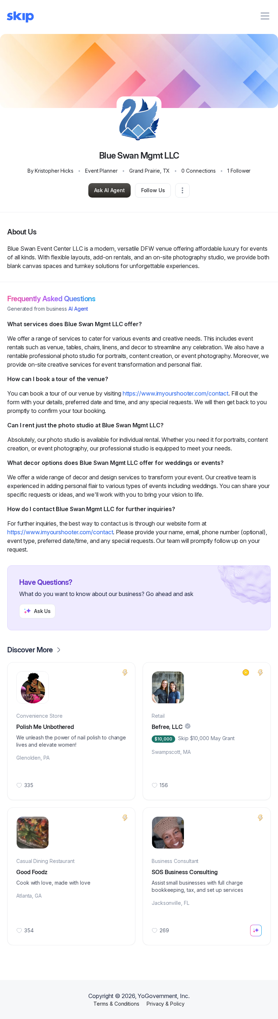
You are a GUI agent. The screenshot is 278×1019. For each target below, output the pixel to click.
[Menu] (265, 16)
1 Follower (238, 171)
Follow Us (153, 190)
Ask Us (42, 611)
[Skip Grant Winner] (246, 672)
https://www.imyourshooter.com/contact (175, 393)
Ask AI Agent (109, 190)
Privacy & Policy (166, 1004)
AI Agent (78, 309)
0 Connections (198, 171)
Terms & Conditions (116, 1004)
